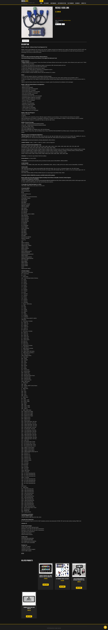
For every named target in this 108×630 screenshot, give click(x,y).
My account (46, 3)
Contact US (83, 3)
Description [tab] (25, 40)
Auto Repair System (62, 3)
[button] (51, 8)
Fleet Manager (71, 3)
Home (41, 3)
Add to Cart (45, 584)
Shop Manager (53, 3)
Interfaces (65, 20)
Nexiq (69, 20)
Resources (77, 3)
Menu (41, 1)
